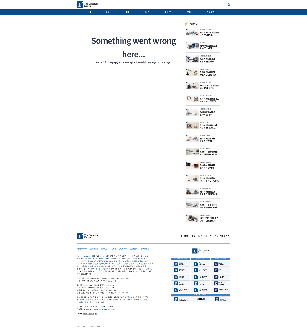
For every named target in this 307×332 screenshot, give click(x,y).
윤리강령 (94, 248)
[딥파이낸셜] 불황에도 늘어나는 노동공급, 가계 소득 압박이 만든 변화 (209, 102)
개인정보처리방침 (127, 297)
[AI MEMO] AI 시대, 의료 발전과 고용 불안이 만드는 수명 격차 (209, 221)
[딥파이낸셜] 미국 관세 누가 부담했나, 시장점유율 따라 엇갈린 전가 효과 (209, 36)
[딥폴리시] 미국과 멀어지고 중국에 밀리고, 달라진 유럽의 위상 (209, 169)
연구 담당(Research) (141, 261)
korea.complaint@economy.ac (104, 309)
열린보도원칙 (83, 302)
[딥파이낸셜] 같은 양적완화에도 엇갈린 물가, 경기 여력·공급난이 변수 (209, 182)
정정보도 (123, 248)
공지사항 (145, 248)
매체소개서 (82, 248)
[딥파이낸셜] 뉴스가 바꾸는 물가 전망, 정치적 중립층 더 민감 (209, 128)
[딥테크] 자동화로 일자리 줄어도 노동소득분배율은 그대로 (207, 116)
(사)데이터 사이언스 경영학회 (98, 269)
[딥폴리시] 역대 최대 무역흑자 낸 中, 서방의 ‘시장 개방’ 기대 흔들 (209, 207)
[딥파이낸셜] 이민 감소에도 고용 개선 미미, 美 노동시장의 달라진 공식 (208, 76)
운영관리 (134, 248)
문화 (189, 12)
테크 (147, 12)
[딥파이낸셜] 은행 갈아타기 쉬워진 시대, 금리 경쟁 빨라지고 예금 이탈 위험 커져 (209, 195)
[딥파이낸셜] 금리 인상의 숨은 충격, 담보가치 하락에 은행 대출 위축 (209, 63)
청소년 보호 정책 (108, 248)
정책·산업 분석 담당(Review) (123, 261)
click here (147, 62)
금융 (108, 12)
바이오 (168, 12)
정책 (128, 12)
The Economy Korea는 (84, 256)
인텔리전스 (211, 12)
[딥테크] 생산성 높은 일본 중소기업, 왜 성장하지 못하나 (208, 48)
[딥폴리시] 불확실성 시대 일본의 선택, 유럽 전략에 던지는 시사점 (209, 154)
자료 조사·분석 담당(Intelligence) (93, 264)
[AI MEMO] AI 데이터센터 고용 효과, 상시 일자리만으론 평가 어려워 (210, 89)
